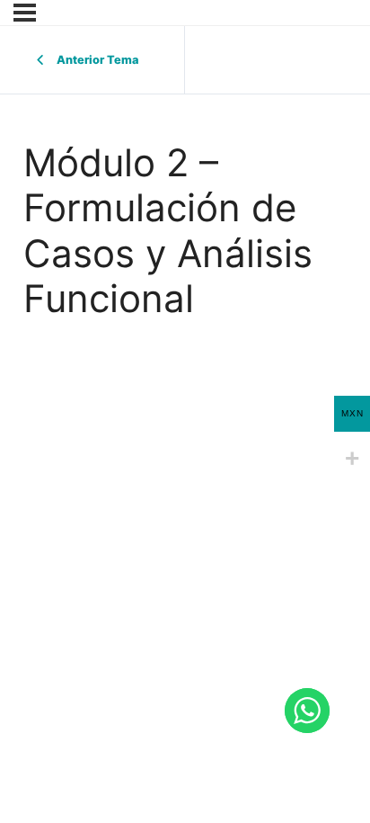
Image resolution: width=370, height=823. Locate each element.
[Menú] (24, 13)
